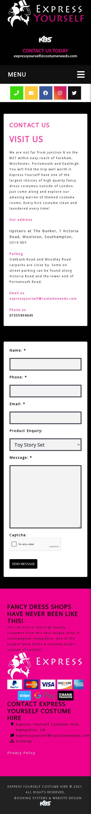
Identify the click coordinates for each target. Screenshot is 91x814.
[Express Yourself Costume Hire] (45, 13)
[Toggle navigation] (81, 74)
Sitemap (24, 741)
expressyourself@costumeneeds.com (53, 735)
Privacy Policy (21, 752)
